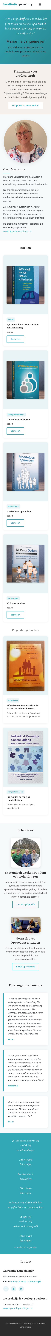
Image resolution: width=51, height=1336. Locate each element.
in (14, 1288)
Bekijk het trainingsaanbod (25, 105)
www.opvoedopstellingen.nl (17, 231)
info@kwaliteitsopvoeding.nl (26, 1281)
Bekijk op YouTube (25, 966)
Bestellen (15, 339)
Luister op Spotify (25, 904)
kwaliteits (17, 4)
